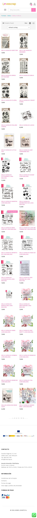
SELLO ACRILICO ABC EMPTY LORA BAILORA (26, 331)
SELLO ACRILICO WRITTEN (9, 50)
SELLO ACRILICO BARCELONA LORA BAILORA (6, 305)
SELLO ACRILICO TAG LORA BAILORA (25, 381)
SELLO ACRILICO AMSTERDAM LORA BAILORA (25, 305)
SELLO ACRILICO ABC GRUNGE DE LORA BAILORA (25, 279)
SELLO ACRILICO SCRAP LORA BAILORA (26, 175)
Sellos (9, 15)
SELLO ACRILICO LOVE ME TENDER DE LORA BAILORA (27, 228)
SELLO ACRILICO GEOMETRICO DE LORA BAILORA (26, 203)
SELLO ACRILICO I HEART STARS (27, 101)
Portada (3, 15)
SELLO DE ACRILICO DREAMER (25, 51)
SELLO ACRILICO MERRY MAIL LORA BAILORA (26, 405)
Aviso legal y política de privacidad (11, 485)
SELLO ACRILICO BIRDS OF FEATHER (8, 76)
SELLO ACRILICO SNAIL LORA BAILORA (8, 331)
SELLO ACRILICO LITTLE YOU (8, 150)
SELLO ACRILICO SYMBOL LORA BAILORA (9, 356)
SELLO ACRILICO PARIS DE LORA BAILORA (27, 253)
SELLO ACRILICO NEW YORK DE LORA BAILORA (8, 228)
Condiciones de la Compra (9, 478)
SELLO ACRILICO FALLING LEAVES (9, 125)
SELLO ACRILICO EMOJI (26, 75)
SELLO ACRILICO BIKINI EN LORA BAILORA (9, 381)
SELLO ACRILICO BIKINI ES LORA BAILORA (27, 356)
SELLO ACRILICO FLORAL (9, 100)
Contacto (4, 480)
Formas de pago (6, 483)
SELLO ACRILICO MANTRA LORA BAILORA (9, 202)
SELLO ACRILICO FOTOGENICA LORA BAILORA (7, 176)
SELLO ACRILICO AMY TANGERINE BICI (26, 150)
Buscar (33, 10)
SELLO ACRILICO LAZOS (26, 125)
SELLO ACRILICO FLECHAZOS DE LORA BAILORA (7, 279)
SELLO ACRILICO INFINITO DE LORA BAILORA (9, 253)
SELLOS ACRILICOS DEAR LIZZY (9, 405)
